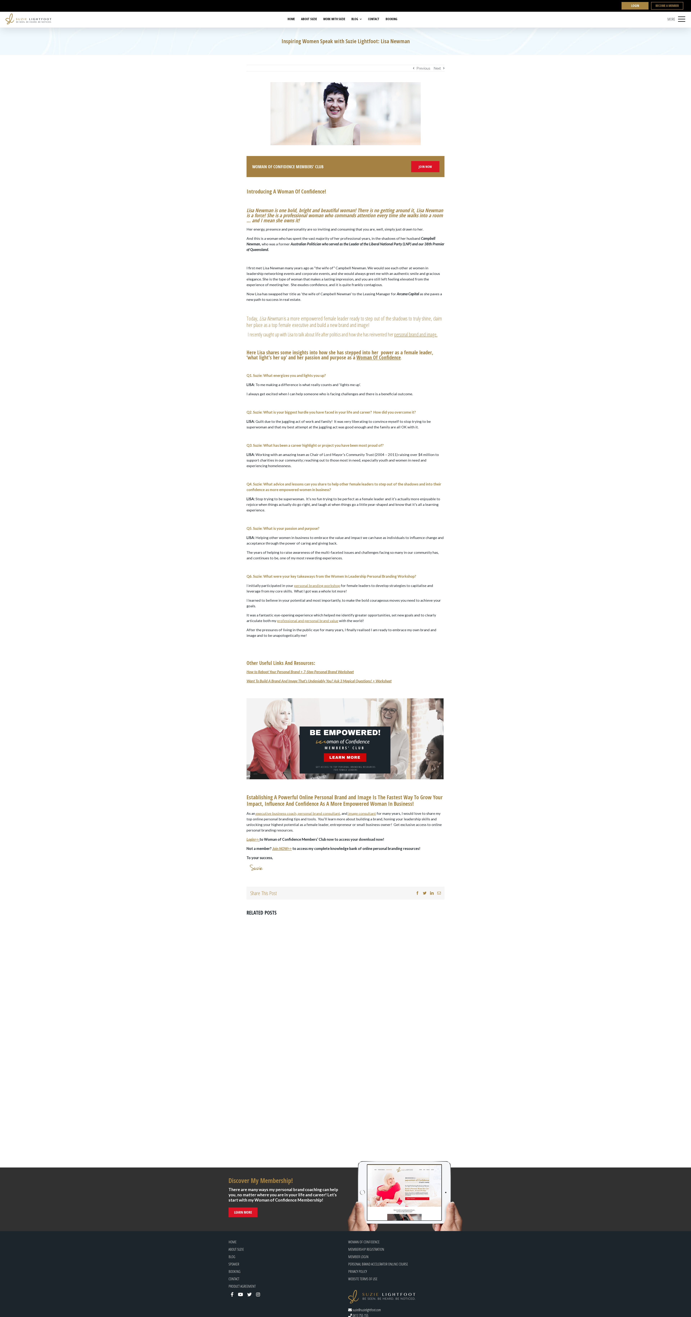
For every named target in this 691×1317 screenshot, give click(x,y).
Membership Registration (366, 1249)
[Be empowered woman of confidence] (345, 738)
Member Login (358, 1256)
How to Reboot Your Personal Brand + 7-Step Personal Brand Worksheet (300, 672)
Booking (234, 1271)
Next (437, 68)
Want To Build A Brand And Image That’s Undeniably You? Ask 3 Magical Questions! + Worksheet (319, 681)
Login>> (253, 839)
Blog (232, 1256)
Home (232, 1242)
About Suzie (236, 1249)
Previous (423, 68)
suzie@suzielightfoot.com (366, 1309)
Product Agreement (242, 1286)
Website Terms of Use (362, 1278)
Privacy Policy (357, 1271)
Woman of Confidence (364, 1242)
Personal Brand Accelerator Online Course (378, 1264)
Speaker (234, 1264)
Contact (234, 1278)
